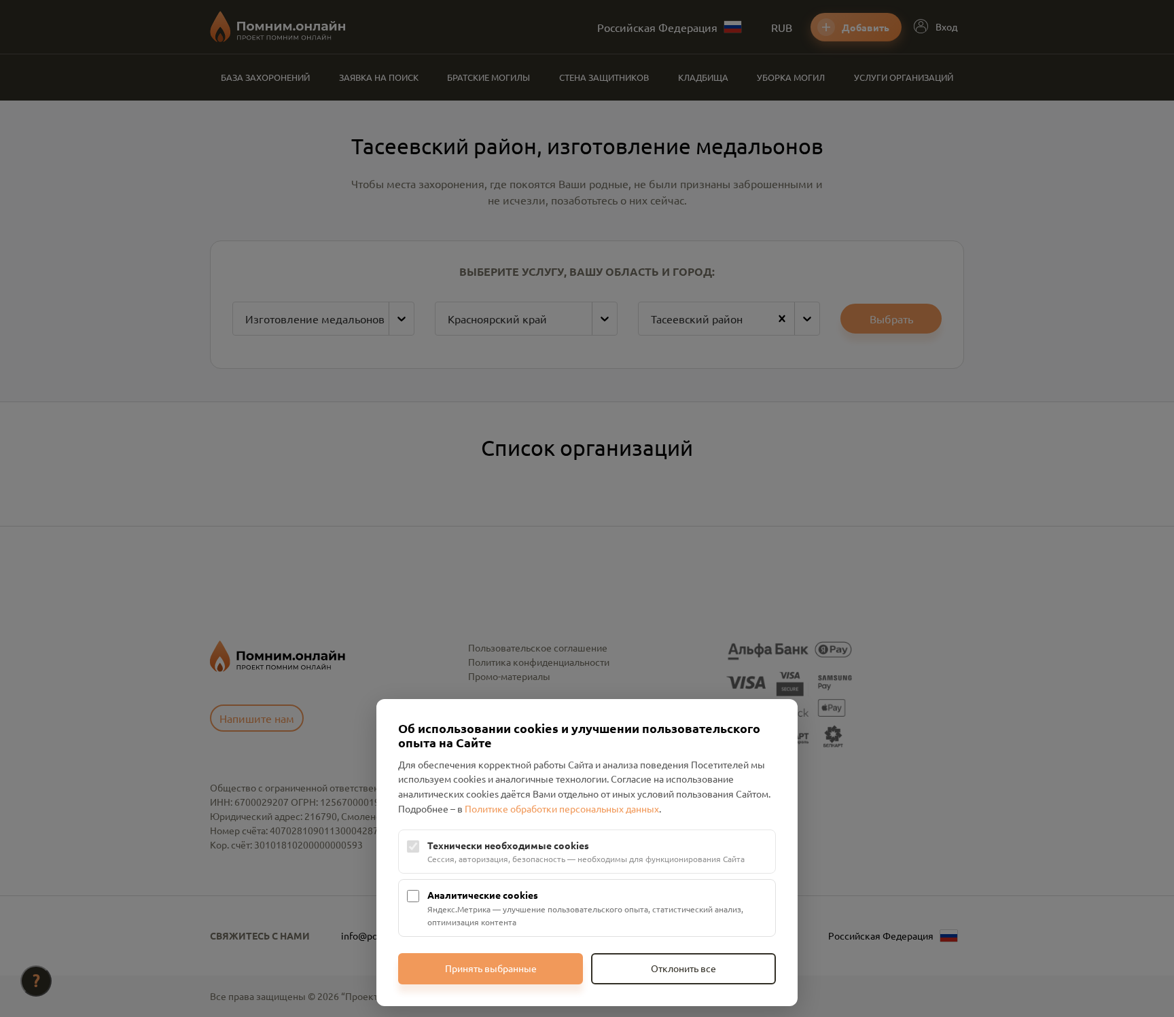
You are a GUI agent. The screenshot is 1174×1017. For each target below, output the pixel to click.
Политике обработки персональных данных (562, 808)
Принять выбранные (491, 968)
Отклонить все (683, 968)
